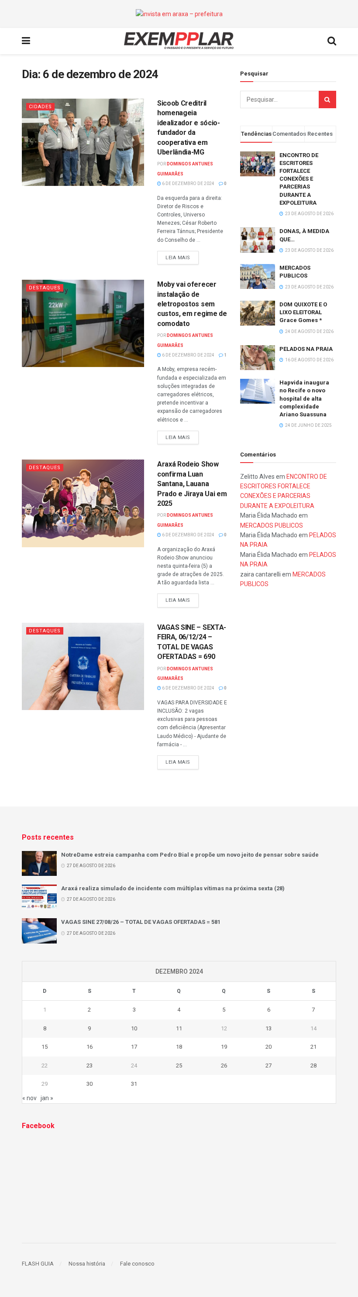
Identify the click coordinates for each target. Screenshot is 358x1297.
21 (313, 1046)
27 (268, 1065)
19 (224, 1046)
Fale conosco (137, 1263)
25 (179, 1065)
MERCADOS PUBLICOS (271, 525)
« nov (29, 1098)
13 (268, 1028)
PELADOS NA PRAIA (306, 349)
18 (179, 1046)
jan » (47, 1098)
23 (89, 1065)
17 (134, 1046)
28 (313, 1065)
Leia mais (177, 258)
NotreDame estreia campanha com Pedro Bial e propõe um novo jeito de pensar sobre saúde (190, 854)
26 (224, 1065)
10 (134, 1028)
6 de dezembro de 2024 (187, 183)
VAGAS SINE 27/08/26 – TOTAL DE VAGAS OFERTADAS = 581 (140, 922)
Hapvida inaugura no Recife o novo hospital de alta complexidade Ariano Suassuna (304, 398)
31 (134, 1084)
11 (179, 1028)
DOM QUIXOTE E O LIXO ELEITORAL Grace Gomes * (303, 312)
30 (89, 1084)
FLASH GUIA (38, 1263)
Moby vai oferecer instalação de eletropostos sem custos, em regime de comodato (192, 304)
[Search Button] (327, 99)
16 (89, 1046)
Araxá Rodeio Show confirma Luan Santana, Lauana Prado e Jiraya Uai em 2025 (192, 484)
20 (268, 1046)
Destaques (45, 288)
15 (44, 1046)
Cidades (40, 107)
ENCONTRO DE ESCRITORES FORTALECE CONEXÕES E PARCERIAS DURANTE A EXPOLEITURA (298, 179)
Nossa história (87, 1263)
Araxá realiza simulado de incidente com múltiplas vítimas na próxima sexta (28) (173, 888)
